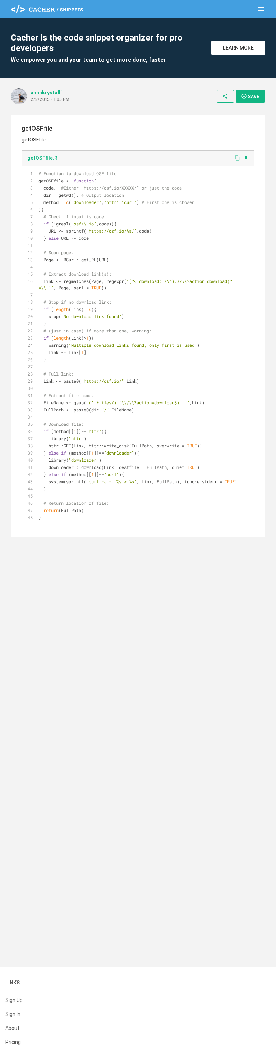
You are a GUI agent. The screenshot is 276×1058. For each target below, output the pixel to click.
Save (250, 96)
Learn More (238, 48)
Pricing (13, 1042)
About (12, 1028)
